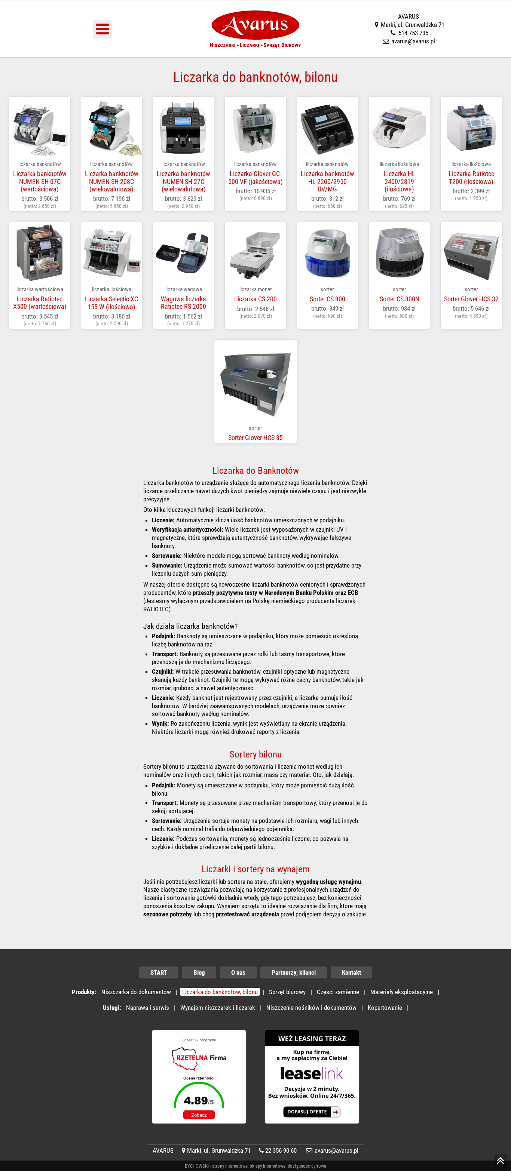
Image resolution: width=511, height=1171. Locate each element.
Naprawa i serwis (147, 1007)
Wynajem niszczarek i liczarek (217, 1007)
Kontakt (351, 972)
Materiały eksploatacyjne (401, 992)
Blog (199, 972)
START (158, 972)
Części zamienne (338, 992)
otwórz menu (102, 29)
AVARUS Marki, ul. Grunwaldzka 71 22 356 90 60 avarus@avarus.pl (255, 1150)
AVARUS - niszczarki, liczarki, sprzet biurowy (256, 7)
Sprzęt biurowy (287, 992)
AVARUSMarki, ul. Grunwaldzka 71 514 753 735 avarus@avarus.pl (412, 28)
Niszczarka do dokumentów (136, 992)
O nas (238, 972)
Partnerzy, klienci (294, 972)
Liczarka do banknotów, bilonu (220, 992)
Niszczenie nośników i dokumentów (311, 1007)
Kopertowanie (385, 1007)
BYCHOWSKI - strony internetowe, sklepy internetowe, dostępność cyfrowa (255, 1166)
